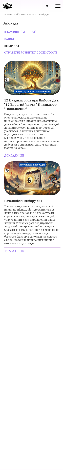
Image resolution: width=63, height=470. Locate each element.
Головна (7, 14)
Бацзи (9, 39)
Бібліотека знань (26, 14)
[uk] (48, 5)
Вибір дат (11, 45)
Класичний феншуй (20, 32)
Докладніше (14, 155)
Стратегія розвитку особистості (30, 52)
